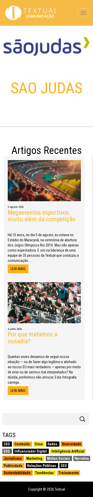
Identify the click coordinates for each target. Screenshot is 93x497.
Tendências (45, 473)
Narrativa (82, 458)
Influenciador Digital (31, 451)
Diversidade (71, 444)
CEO (7, 444)
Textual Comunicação (31, 13)
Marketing (34, 458)
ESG (7, 451)
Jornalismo (13, 458)
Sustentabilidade (17, 473)
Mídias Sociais (59, 458)
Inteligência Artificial (67, 451)
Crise (39, 444)
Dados (53, 444)
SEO (64, 466)
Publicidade (13, 466)
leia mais (18, 269)
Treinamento (68, 473)
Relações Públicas (42, 466)
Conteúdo (22, 444)
